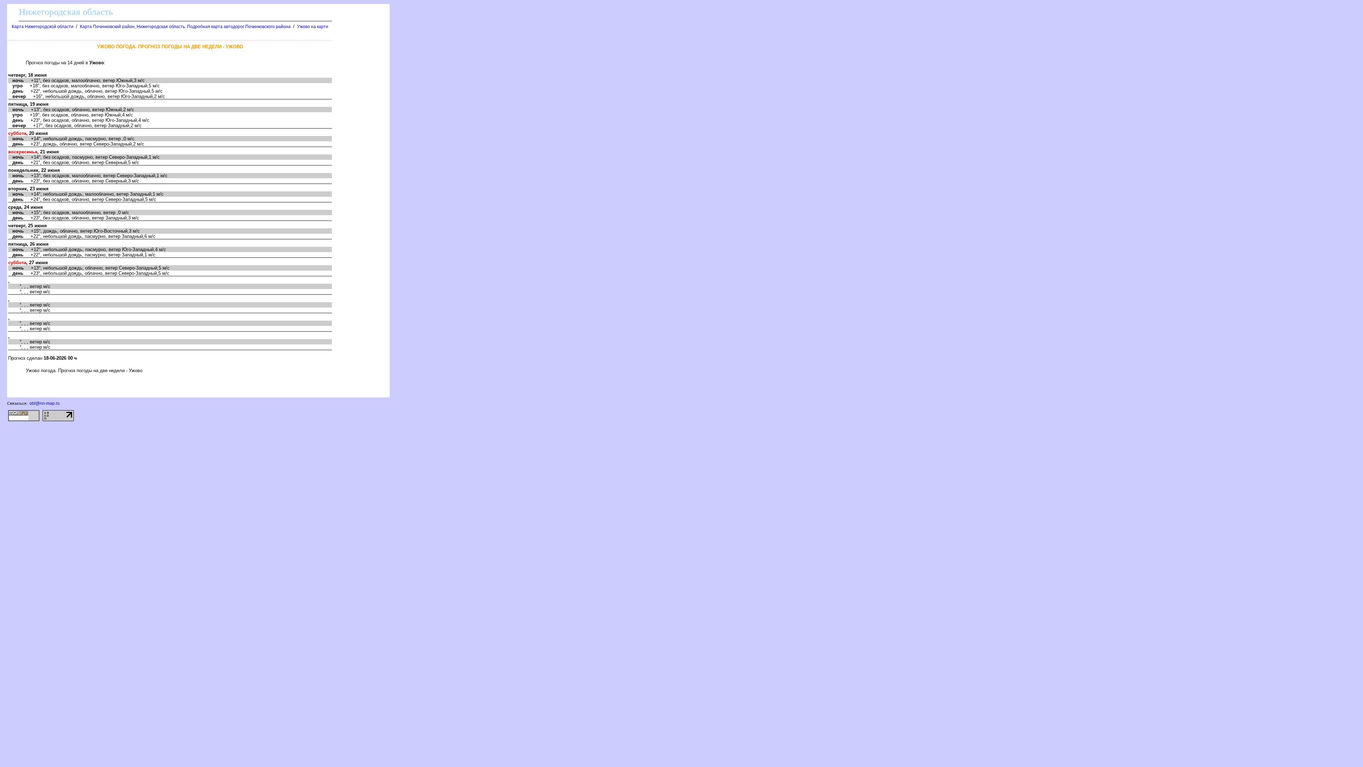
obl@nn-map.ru (44, 403)
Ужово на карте (312, 26)
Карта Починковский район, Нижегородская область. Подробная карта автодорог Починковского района (185, 26)
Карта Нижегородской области (42, 26)
